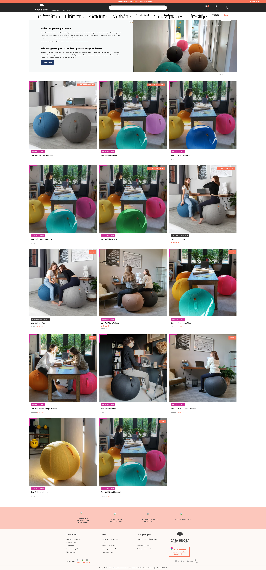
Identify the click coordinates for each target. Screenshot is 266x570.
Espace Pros (71, 542)
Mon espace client (109, 549)
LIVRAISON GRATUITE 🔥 (135, 1)
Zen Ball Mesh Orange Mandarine (45, 408)
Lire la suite (47, 62)
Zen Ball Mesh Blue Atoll (111, 492)
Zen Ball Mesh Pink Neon (181, 323)
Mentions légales (143, 546)
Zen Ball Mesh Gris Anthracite (183, 408)
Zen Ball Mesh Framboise (41, 239)
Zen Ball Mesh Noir (109, 408)
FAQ (103, 542)
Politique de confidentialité (147, 539)
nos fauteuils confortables (80, 42)
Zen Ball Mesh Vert (109, 239)
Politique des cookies (145, 549)
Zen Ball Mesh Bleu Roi (180, 156)
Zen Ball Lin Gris (178, 239)
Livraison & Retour (109, 546)
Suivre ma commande (110, 539)
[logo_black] (41, 7)
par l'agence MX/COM (161, 568)
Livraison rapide (66, 10)
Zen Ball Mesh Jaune (39, 492)
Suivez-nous (70, 561)
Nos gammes (71, 552)
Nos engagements (55, 10)
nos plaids (66, 42)
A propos (70, 546)
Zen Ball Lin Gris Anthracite (43, 156)
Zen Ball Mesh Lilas (109, 156)
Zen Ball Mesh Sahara (110, 323)
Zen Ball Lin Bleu (38, 323)
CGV (139, 542)
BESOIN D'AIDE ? (255, 1)
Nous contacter (107, 552)
